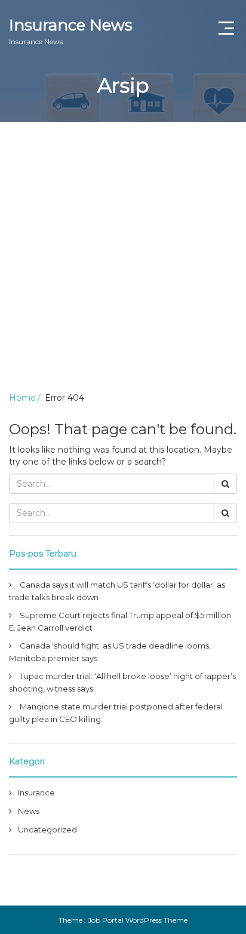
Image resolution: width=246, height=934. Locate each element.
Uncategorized (47, 829)
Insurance (36, 792)
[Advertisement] (123, 251)
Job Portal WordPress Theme (137, 919)
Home (22, 397)
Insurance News (71, 31)
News (28, 811)
